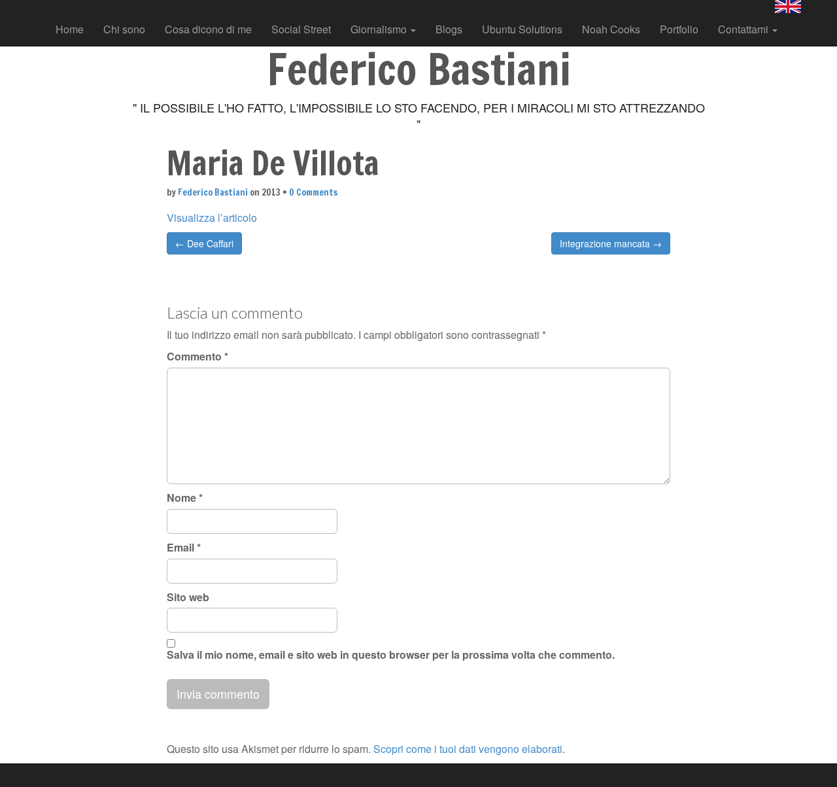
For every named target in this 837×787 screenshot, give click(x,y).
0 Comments (313, 192)
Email (184, 547)
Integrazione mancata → (611, 243)
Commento (197, 356)
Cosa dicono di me (208, 29)
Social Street (301, 29)
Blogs (449, 29)
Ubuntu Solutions (522, 29)
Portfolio (679, 29)
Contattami (744, 29)
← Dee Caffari (204, 243)
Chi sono (124, 29)
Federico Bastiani (213, 192)
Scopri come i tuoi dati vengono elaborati (467, 748)
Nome (185, 498)
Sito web (188, 597)
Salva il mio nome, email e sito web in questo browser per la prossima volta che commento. (391, 655)
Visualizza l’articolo (212, 217)
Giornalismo (379, 29)
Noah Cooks (611, 29)
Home (70, 29)
